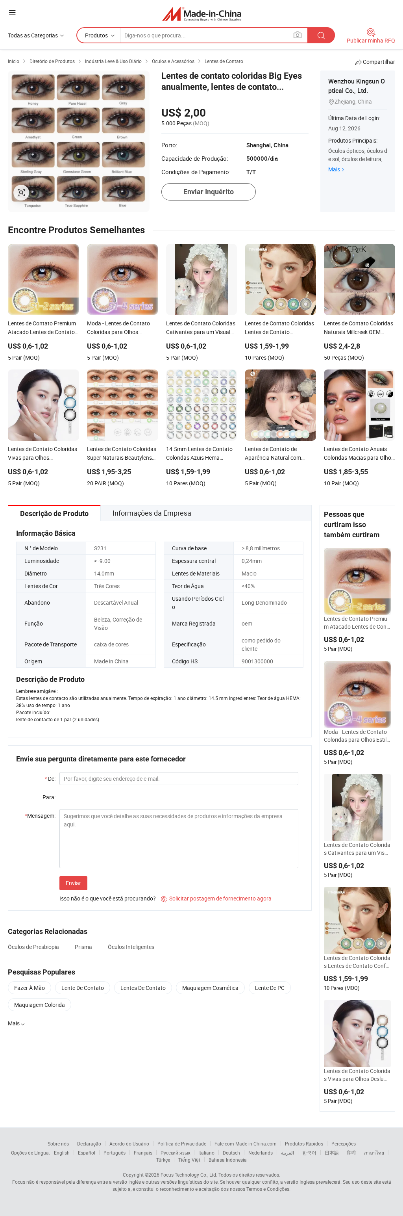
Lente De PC (270, 987)
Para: (49, 797)
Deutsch (231, 1152)
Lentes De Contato (143, 987)
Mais (334, 169)
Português (115, 1152)
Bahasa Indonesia (228, 1160)
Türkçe (163, 1160)
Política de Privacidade (181, 1143)
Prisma (83, 947)
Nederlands (260, 1152)
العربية (287, 1152)
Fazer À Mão (29, 987)
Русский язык (175, 1152)
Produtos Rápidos (304, 1143)
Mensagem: (40, 815)
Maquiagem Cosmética (210, 987)
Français (143, 1152)
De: (49, 778)
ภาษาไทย (374, 1152)
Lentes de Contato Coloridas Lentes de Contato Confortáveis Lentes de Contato (357, 962)
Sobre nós (58, 1143)
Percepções (343, 1143)
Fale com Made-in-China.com (245, 1143)
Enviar (73, 883)
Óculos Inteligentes (131, 947)
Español (86, 1152)
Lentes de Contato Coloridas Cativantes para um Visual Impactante (357, 849)
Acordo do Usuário (129, 1143)
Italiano (206, 1152)
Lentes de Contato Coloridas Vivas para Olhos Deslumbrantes (357, 1075)
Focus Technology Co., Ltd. (189, 1174)
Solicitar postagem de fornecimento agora (216, 898)
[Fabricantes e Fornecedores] (201, 13)
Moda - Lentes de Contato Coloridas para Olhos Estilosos (357, 736)
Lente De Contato (82, 987)
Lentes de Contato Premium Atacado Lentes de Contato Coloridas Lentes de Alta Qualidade (356, 623)
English (62, 1152)
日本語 (332, 1152)
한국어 (309, 1152)
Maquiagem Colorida (39, 1004)
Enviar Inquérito (208, 192)
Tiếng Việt (189, 1160)
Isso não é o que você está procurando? (107, 898)
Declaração (89, 1143)
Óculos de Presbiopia (33, 947)
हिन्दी (351, 1152)
